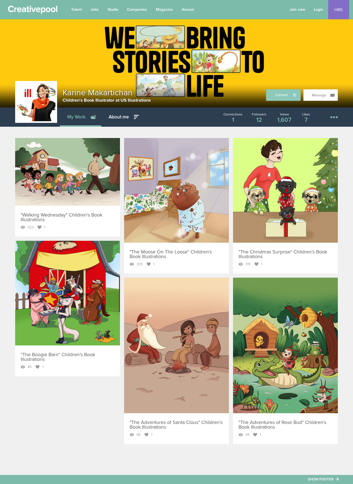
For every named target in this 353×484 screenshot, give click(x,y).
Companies (137, 9)
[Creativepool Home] (32, 11)
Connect (281, 95)
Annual (188, 9)
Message (319, 95)
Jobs (94, 9)
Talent (76, 9)
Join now (297, 9)
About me (119, 117)
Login (318, 9)
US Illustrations (136, 100)
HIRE (339, 9)
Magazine (164, 9)
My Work (76, 117)
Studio (113, 9)
